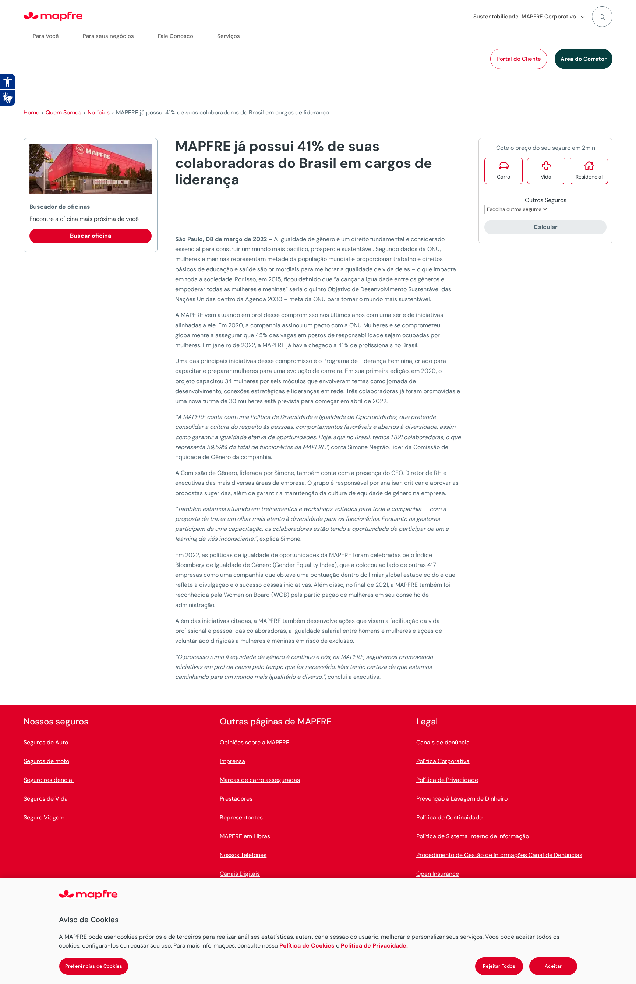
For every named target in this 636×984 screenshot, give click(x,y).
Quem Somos (63, 112)
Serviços (228, 36)
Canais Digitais (240, 874)
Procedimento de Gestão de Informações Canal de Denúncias (499, 855)
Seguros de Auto (46, 742)
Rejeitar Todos (499, 966)
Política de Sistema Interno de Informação (472, 836)
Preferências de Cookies (93, 966)
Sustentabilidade (496, 16)
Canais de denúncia (443, 742)
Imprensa (232, 761)
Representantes (241, 817)
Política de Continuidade (449, 817)
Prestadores (236, 799)
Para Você (46, 36)
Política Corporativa (443, 761)
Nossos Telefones (243, 855)
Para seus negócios (108, 36)
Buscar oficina (90, 236)
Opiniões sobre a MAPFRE (254, 742)
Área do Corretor (584, 59)
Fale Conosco (175, 36)
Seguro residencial (49, 780)
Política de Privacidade (447, 780)
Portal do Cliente (519, 59)
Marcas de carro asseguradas (260, 780)
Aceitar (553, 966)
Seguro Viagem (44, 817)
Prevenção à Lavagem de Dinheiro (462, 799)
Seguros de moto (46, 761)
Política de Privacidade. (374, 945)
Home (31, 112)
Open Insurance (437, 874)
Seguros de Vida (46, 799)
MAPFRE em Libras (245, 836)
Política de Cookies (307, 945)
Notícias (99, 112)
